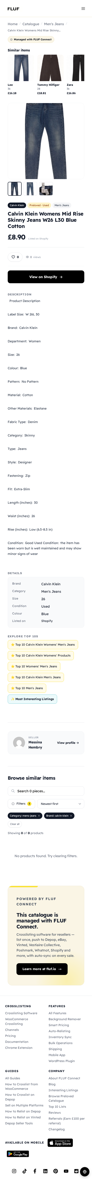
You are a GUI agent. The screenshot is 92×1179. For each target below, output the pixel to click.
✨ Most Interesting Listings (32, 699)
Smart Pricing (59, 1025)
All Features (57, 1013)
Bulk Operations (61, 1043)
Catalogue (30, 24)
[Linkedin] (45, 1171)
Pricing (10, 1036)
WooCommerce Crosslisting (16, 1021)
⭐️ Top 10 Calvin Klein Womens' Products (41, 655)
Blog (52, 1084)
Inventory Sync (60, 1037)
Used (45, 606)
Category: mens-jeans (23, 815)
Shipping (55, 1049)
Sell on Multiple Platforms (24, 1105)
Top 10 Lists (57, 1107)
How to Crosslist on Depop (19, 1097)
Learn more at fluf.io (39, 969)
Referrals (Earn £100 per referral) (67, 1121)
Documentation (16, 1042)
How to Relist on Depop (23, 1111)
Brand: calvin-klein (57, 815)
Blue (45, 614)
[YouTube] (66, 1171)
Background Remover (65, 1019)
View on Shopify (46, 277)
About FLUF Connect (64, 1078)
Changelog (57, 1129)
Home (13, 24)
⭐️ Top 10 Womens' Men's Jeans (34, 666)
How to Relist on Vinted (23, 1117)
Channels (12, 1030)
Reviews (55, 1113)
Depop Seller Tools (19, 1123)
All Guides (12, 1078)
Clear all (14, 824)
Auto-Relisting (59, 1031)
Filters (23, 803)
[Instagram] (14, 1171)
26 (43, 599)
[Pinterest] (55, 1171)
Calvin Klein (17, 205)
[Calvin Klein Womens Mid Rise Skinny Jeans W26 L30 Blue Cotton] (15, 189)
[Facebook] (35, 1171)
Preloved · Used (39, 205)
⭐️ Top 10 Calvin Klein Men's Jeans (36, 677)
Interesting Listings (63, 1090)
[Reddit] (76, 1171)
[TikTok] (24, 1171)
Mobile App (57, 1055)
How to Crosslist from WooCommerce (21, 1086)
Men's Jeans (54, 24)
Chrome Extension (19, 1048)
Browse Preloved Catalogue (61, 1098)
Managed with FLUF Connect (33, 39)
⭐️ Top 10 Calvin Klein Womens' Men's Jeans (43, 644)
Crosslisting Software (21, 1013)
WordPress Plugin (62, 1061)
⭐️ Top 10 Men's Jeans (27, 688)
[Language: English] (84, 1171)
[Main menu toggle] (83, 8)
